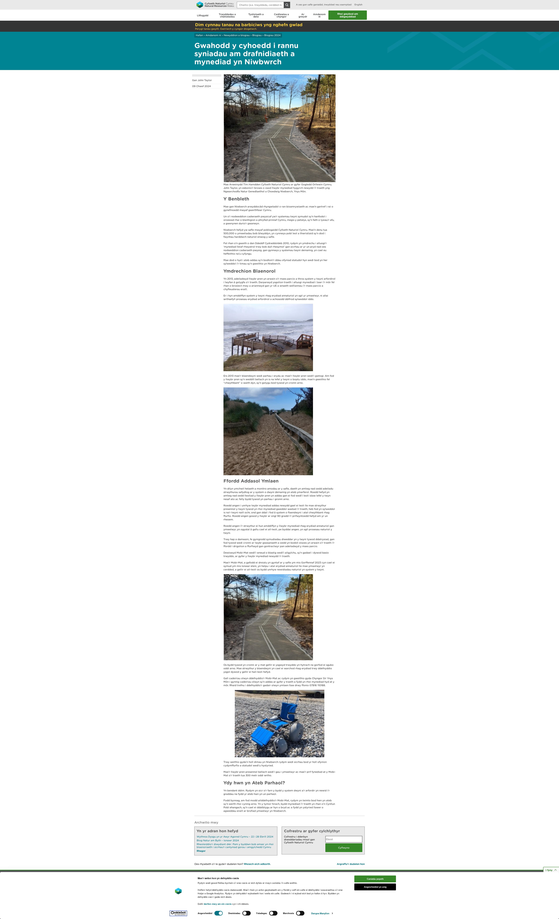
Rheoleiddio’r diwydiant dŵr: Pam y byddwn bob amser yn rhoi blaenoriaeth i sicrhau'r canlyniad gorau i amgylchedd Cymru (235, 846)
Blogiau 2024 (272, 35)
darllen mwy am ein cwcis (218, 903)
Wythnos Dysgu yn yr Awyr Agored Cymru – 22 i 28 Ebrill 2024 (235, 836)
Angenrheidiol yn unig (375, 887)
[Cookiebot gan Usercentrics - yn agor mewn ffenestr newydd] (178, 913)
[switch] (246, 913)
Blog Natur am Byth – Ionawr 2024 (218, 840)
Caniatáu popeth (375, 879)
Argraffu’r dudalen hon (351, 864)
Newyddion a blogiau (237, 35)
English (358, 4)
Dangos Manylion (320, 913)
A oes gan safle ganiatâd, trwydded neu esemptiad (324, 4)
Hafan (199, 35)
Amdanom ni (213, 35)
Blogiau (257, 35)
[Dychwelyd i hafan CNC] (215, 4)
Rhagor (201, 850)
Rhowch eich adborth (257, 864)
